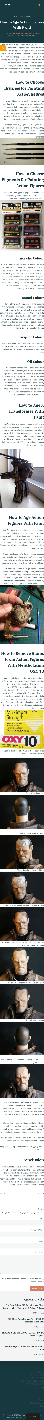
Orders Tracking (37, 1375)
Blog (42, 1406)
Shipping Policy (37, 1378)
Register (40, 1372)
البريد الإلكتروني (37, 1229)
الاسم (41, 1218)
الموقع (41, 1241)
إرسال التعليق (37, 1288)
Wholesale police (37, 1403)
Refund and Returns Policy (33, 1381)
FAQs (42, 1387)
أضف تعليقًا (39, 1252)
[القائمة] (6, 5)
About (41, 1400)
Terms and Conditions (34, 1384)
